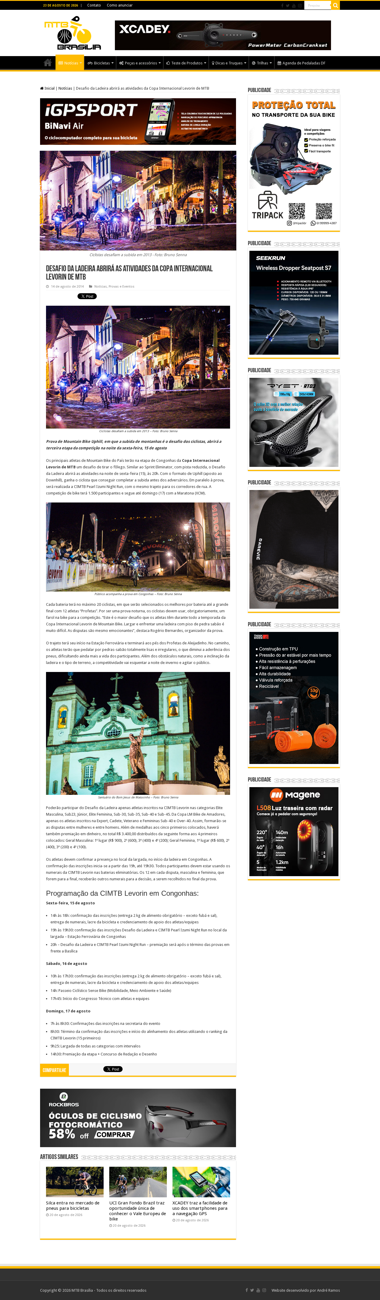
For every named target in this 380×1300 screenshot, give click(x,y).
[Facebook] (282, 5)
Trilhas (262, 63)
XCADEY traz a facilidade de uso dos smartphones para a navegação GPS (199, 1208)
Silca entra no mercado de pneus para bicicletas (72, 1205)
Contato (94, 5)
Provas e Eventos (121, 286)
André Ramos (328, 1290)
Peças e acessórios (141, 63)
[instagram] (299, 5)
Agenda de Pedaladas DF (304, 63)
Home (48, 62)
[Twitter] (287, 5)
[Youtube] (294, 5)
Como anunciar (120, 5)
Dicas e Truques (229, 63)
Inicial (49, 88)
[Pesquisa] (335, 5)
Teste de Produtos (186, 63)
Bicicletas (102, 63)
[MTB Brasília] (73, 32)
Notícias (71, 63)
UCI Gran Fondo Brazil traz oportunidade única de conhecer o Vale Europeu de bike (137, 1211)
